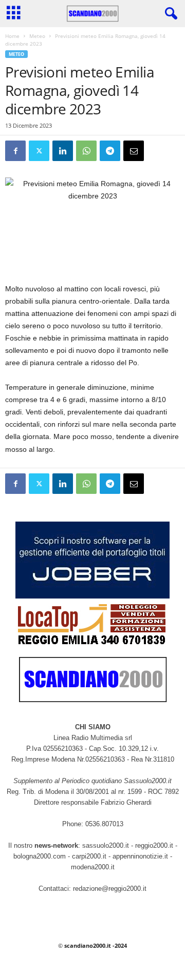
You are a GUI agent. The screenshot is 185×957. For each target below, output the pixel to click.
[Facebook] (15, 151)
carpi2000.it (89, 856)
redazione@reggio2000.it (109, 888)
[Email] (133, 151)
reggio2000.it (155, 845)
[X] (39, 151)
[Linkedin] (62, 151)
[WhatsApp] (86, 151)
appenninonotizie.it (140, 856)
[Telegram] (110, 151)
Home (12, 35)
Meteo (37, 35)
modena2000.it (93, 867)
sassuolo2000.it (105, 845)
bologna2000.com (39, 856)
